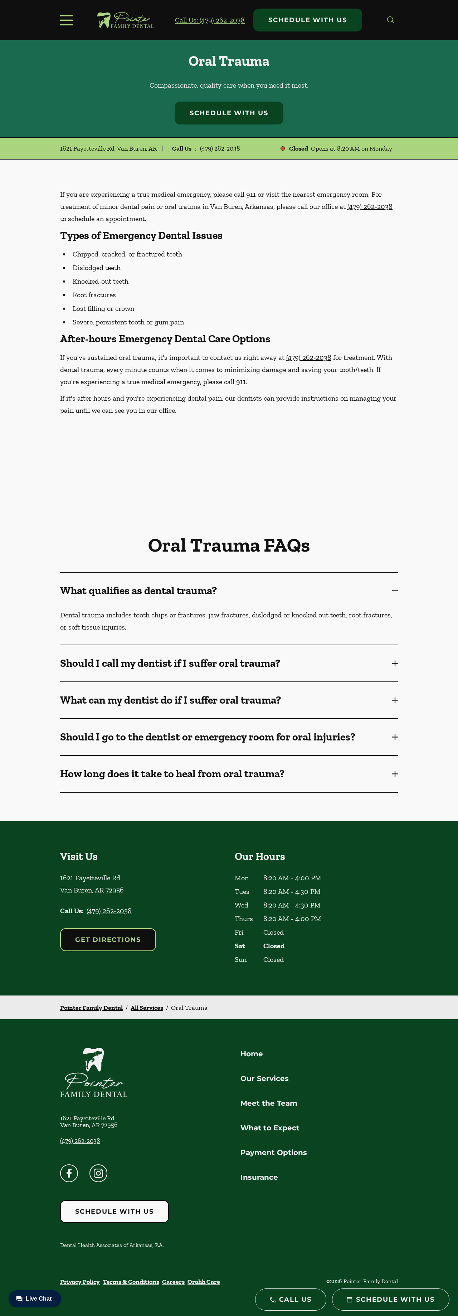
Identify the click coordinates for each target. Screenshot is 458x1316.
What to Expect (269, 1128)
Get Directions (108, 940)
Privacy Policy (80, 1282)
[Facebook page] (69, 1173)
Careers (173, 1282)
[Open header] (68, 20)
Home (251, 1054)
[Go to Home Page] (125, 20)
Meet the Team (268, 1103)
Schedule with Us (307, 20)
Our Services (264, 1078)
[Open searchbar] (391, 20)
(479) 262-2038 (220, 148)
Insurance (259, 1177)
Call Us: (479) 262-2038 (210, 20)
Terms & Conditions (131, 1282)
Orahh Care (203, 1282)
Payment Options (273, 1152)
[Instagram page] (98, 1173)
